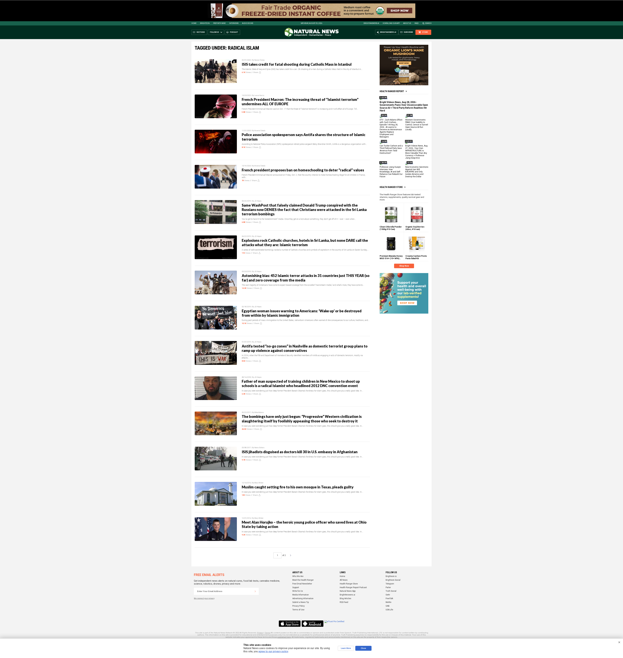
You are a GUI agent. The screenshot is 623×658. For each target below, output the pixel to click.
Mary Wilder (258, 483)
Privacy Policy (298, 606)
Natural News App (347, 591)
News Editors (259, 448)
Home (193, 23)
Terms (267, 633)
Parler (388, 587)
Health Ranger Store (391, 187)
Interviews (233, 23)
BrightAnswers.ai (371, 23)
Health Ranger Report (392, 91)
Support (295, 587)
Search (428, 23)
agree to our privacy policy (273, 651)
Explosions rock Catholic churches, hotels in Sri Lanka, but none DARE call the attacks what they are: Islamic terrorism (305, 242)
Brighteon (205, 23)
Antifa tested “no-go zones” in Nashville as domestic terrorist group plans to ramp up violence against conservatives (304, 348)
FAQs (416, 23)
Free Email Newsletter (302, 584)
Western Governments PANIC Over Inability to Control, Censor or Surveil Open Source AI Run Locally (416, 125)
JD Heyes (258, 201)
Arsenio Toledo (259, 131)
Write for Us (297, 591)
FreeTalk (389, 598)
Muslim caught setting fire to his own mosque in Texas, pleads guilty (298, 487)
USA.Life (389, 610)
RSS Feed (344, 602)
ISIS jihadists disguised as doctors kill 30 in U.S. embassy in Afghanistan (300, 452)
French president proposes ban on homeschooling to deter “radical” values (303, 170)
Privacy (260, 633)
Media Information (300, 595)
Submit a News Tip (300, 602)
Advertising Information (302, 598)
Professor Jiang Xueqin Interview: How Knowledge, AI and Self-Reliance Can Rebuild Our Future (391, 172)
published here (284, 637)
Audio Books (247, 23)
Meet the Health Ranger (303, 580)
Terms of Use (298, 610)
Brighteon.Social (393, 580)
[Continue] (255, 591)
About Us (407, 23)
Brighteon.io (391, 576)
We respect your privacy (204, 598)
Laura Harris (259, 95)
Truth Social (391, 591)
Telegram (390, 584)
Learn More (346, 648)
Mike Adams (259, 412)
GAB (388, 606)
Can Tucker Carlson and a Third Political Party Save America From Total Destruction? (391, 149)
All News (344, 580)
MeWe (388, 602)
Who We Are (297, 576)
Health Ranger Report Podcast (353, 587)
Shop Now (404, 266)
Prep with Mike (219, 23)
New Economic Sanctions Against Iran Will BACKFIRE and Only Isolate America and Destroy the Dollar (416, 172)
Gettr (388, 595)
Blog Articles (345, 598)
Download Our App (391, 23)
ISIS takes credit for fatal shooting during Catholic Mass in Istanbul (297, 64)
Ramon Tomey (259, 60)
